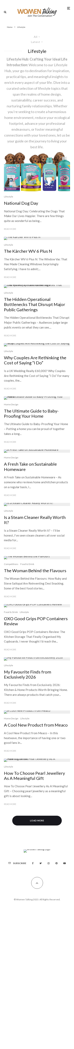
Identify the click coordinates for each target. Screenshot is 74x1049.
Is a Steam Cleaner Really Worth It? (35, 520)
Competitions (11, 564)
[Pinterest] (56, 863)
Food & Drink (27, 564)
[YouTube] (64, 863)
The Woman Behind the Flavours (35, 570)
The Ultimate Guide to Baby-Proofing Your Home (31, 413)
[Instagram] (48, 863)
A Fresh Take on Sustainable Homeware (30, 467)
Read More (10, 229)
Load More (37, 820)
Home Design (11, 404)
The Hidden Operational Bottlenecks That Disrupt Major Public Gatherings (34, 304)
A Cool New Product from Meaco (36, 725)
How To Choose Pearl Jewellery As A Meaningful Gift (34, 776)
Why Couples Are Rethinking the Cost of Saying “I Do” (35, 360)
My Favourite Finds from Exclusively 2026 (27, 674)
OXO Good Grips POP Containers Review (36, 621)
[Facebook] (33, 863)
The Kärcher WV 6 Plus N (28, 251)
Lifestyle (8, 196)
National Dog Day (21, 203)
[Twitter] (41, 863)
